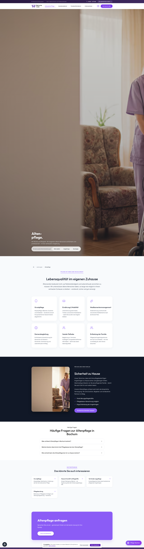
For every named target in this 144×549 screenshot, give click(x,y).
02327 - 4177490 (92, 1)
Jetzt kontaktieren (45, 533)
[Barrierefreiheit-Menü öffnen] (4, 544)
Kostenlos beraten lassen (85, 410)
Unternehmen (88, 6)
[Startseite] (33, 267)
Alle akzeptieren (95, 545)
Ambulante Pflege (49, 6)
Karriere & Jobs (107, 6)
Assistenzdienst (62, 6)
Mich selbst (57, 249)
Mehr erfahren (52, 546)
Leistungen (39, 267)
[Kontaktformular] (98, 6)
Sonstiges (75, 249)
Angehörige (67, 249)
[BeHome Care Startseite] (37, 6)
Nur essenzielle (84, 545)
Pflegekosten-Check (104, 1)
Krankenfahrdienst (76, 6)
